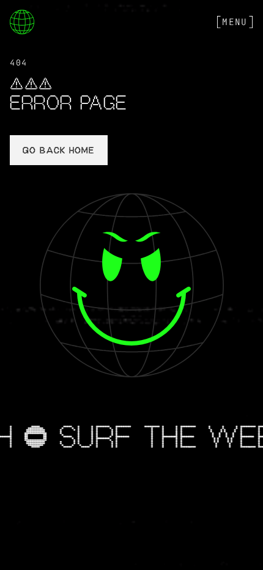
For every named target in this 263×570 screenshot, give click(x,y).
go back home (58, 151)
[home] (22, 22)
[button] (235, 22)
